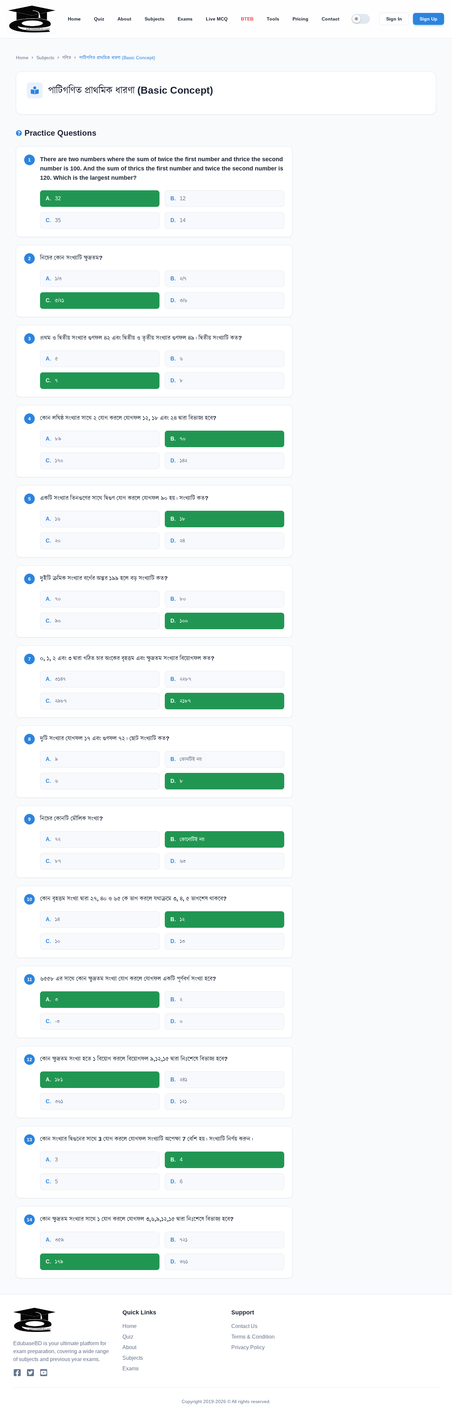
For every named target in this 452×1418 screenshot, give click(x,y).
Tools (273, 19)
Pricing (300, 19)
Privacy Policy (248, 1347)
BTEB (247, 19)
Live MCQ (217, 19)
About (124, 19)
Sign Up (428, 19)
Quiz (99, 19)
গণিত (66, 57)
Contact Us (244, 1326)
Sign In (394, 19)
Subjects (154, 19)
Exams (185, 19)
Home (74, 19)
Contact (330, 19)
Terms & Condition (253, 1337)
